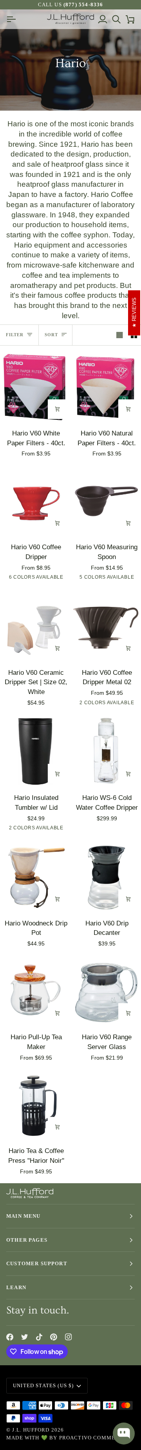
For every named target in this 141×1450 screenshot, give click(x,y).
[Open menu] (13, 19)
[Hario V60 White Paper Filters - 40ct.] (35, 387)
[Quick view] (57, 523)
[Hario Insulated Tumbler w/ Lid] (35, 751)
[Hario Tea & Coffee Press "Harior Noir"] (35, 1104)
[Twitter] (24, 1337)
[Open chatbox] (124, 1434)
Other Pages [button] (26, 1240)
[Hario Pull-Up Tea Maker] (35, 991)
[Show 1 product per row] (119, 335)
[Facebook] (9, 1337)
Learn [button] (16, 1287)
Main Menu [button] (23, 1216)
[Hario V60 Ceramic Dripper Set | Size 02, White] (35, 626)
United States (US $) (43, 1385)
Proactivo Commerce (93, 1438)
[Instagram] (68, 1337)
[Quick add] (57, 409)
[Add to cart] (128, 523)
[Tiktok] (39, 1337)
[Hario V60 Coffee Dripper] (35, 501)
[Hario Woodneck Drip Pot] (35, 877)
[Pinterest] (53, 1337)
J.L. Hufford (30, 1430)
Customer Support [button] (36, 1263)
